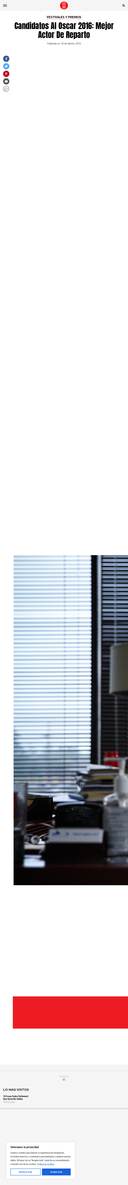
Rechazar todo (25, 1172)
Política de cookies (45, 1164)
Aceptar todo (56, 1172)
